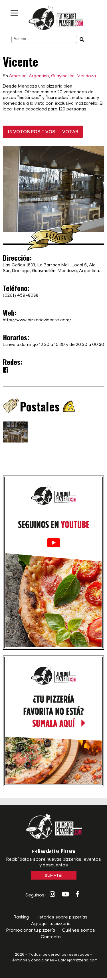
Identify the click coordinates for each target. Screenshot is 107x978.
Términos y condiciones (32, 961)
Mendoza (86, 76)
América (18, 76)
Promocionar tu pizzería (30, 930)
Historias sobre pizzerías (62, 917)
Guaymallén (62, 76)
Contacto (51, 937)
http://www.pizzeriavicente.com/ (37, 320)
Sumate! (53, 876)
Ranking (21, 917)
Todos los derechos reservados (59, 955)
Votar (70, 132)
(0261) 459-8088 (21, 295)
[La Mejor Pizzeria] (56, 18)
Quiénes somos (78, 930)
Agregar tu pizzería (50, 924)
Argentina (39, 76)
